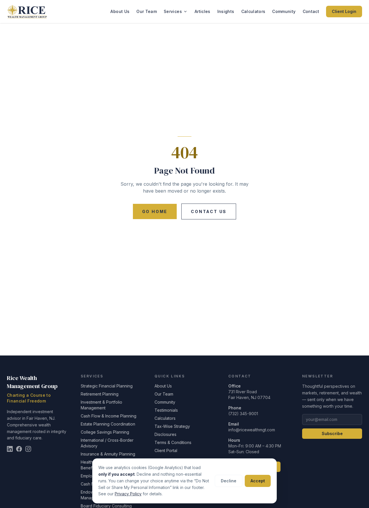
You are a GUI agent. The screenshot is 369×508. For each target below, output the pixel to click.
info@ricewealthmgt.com (251, 429)
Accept (258, 480)
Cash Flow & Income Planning (108, 415)
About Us (119, 11)
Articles (202, 11)
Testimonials (166, 410)
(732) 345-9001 (243, 413)
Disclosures (165, 434)
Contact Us (209, 211)
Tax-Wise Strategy (172, 426)
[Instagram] (28, 449)
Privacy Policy (128, 493)
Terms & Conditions (173, 442)
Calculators (253, 11)
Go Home (155, 211)
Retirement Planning (99, 394)
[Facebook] (19, 449)
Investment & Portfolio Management (101, 405)
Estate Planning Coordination (108, 424)
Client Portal (166, 450)
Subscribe (332, 433)
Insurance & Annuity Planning (108, 453)
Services (173, 11)
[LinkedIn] (10, 449)
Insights (225, 11)
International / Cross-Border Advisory (107, 443)
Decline (228, 480)
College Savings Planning (105, 432)
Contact (311, 11)
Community (283, 11)
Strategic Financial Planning (107, 385)
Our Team (146, 11)
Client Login (344, 11)
